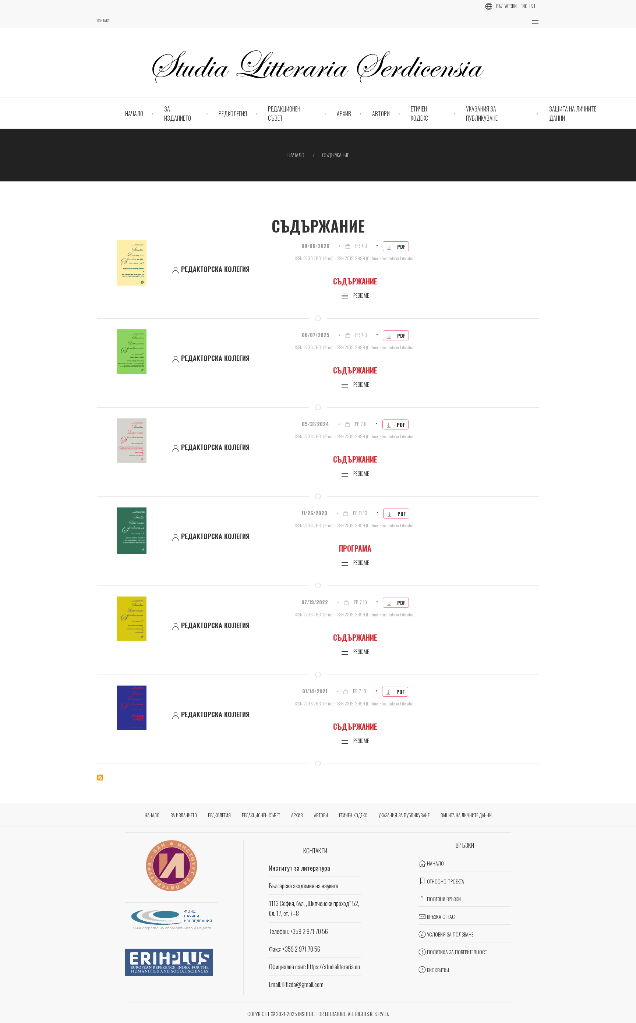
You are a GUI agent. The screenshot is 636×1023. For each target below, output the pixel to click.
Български (506, 6)
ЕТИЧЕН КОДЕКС (419, 114)
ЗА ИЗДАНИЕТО (177, 114)
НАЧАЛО (134, 113)
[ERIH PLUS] (169, 961)
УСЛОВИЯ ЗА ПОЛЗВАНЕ (450, 934)
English (527, 6)
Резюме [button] (360, 295)
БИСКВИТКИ (438, 970)
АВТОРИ (381, 113)
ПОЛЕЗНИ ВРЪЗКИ (444, 899)
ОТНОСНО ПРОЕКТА (445, 881)
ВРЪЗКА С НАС (441, 916)
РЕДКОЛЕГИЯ (233, 113)
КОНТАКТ (103, 20)
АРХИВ (344, 113)
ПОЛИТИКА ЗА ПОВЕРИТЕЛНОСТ (457, 952)
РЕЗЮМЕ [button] (360, 384)
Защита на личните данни (572, 114)
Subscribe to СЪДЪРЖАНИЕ (100, 777)
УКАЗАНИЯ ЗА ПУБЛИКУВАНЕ (482, 114)
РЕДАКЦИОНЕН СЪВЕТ (284, 114)
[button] (535, 21)
